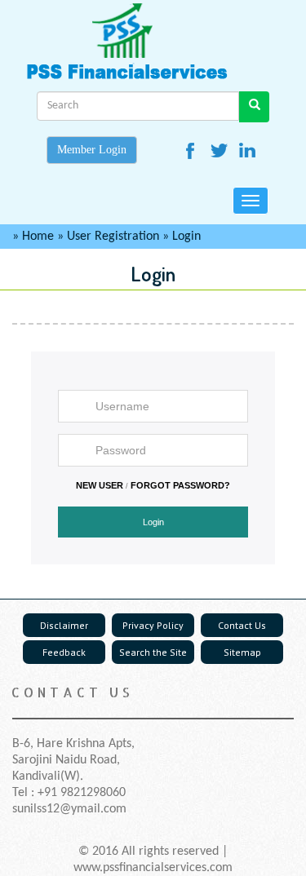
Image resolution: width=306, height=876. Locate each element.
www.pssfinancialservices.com (153, 867)
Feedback (64, 652)
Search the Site (153, 652)
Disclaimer (64, 625)
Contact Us (242, 625)
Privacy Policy (153, 625)
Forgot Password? (180, 485)
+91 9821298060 (82, 792)
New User (99, 485)
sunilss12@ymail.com (69, 809)
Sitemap (242, 652)
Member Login (91, 150)
